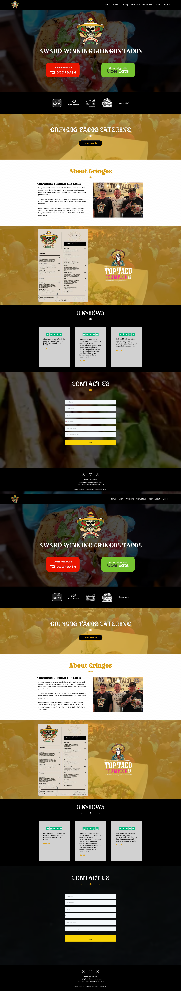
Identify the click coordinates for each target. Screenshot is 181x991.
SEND (90, 939)
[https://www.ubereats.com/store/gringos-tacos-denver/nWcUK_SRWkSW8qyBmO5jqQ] (118, 70)
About (157, 4)
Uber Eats (135, 4)
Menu (115, 4)
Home (107, 4)
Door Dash (147, 4)
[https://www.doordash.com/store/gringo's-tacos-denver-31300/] (63, 70)
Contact (166, 4)
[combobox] (67, 421)
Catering (124, 4)
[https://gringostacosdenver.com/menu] (63, 265)
